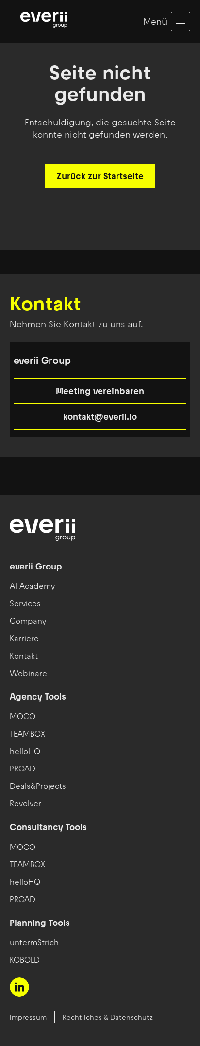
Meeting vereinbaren (100, 391)
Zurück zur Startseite (100, 176)
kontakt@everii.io (100, 416)
